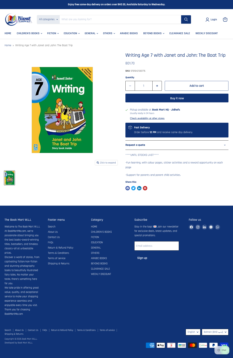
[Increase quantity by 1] (157, 86)
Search (52, 226)
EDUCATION (71, 33)
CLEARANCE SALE (179, 33)
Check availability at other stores (147, 118)
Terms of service (56, 258)
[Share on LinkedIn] (139, 188)
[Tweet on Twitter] (133, 188)
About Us (53, 232)
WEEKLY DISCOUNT (207, 33)
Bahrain (213, 332)
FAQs (50, 242)
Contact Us (54, 237)
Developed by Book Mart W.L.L (19, 342)
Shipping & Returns (58, 263)
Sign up (142, 258)
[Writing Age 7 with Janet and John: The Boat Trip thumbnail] (9, 178)
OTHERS (108, 33)
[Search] (186, 19)
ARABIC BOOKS (129, 33)
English (191, 332)
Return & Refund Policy (60, 247)
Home (8, 45)
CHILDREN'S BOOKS (28, 33)
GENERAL (90, 33)
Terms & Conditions (58, 253)
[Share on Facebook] (127, 188)
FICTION (52, 33)
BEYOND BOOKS (152, 33)
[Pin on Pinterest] (145, 188)
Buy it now (177, 98)
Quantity (129, 77)
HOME (8, 33)
